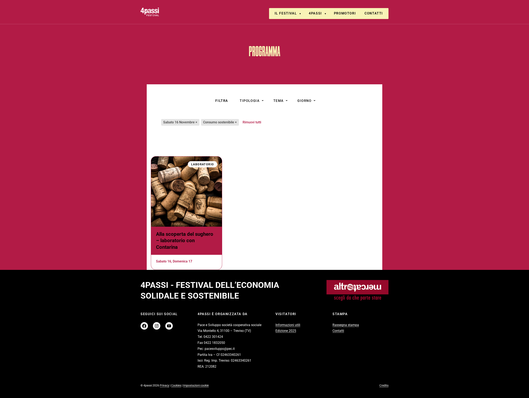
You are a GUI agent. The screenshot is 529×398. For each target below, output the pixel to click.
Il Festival (286, 13)
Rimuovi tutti (252, 122)
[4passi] (161, 12)
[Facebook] (144, 326)
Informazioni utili (287, 325)
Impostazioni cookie (196, 385)
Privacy (164, 385)
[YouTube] (169, 326)
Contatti (374, 13)
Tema (278, 101)
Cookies (176, 385)
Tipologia (250, 101)
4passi (315, 13)
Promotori (345, 13)
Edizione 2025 (285, 331)
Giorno (304, 101)
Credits (383, 385)
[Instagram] (156, 326)
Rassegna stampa (345, 325)
